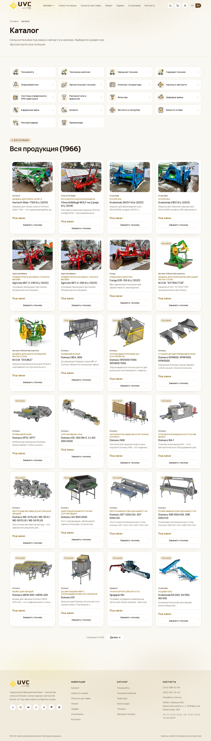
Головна (14, 21)
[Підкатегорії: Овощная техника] (150, 72)
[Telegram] (44, 707)
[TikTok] (36, 707)
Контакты (150, 5)
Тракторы (122, 698)
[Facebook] (13, 707)
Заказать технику (32, 224)
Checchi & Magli (68, 196)
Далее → (115, 637)
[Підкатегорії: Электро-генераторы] (150, 84)
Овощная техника (126, 714)
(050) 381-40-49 (171, 692)
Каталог (47, 5)
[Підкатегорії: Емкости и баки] (198, 110)
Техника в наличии (126, 693)
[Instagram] (20, 707)
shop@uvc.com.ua (172, 697)
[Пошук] (170, 5)
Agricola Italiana (19, 273)
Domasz (65, 350)
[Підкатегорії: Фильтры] (150, 97)
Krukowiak (114, 196)
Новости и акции (68, 5)
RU (198, 5)
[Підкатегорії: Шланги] (101, 110)
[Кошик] (178, 5)
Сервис (120, 5)
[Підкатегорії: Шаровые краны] (198, 97)
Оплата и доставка (91, 5)
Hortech (16, 196)
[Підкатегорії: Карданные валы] (53, 110)
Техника (121, 708)
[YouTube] (28, 707)
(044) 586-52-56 (171, 687)
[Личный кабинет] (185, 5)
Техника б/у (123, 687)
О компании (134, 5)
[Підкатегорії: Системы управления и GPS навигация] (53, 97)
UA (192, 5)
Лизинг (108, 5)
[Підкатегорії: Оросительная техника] (101, 84)
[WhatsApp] (59, 707)
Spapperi (114, 588)
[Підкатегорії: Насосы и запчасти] (198, 84)
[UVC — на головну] (20, 5)
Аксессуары (123, 703)
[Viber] (51, 707)
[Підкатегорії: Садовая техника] (198, 72)
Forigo (113, 273)
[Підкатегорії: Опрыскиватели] (53, 84)
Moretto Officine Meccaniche (171, 273)
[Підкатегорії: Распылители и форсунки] (101, 97)
